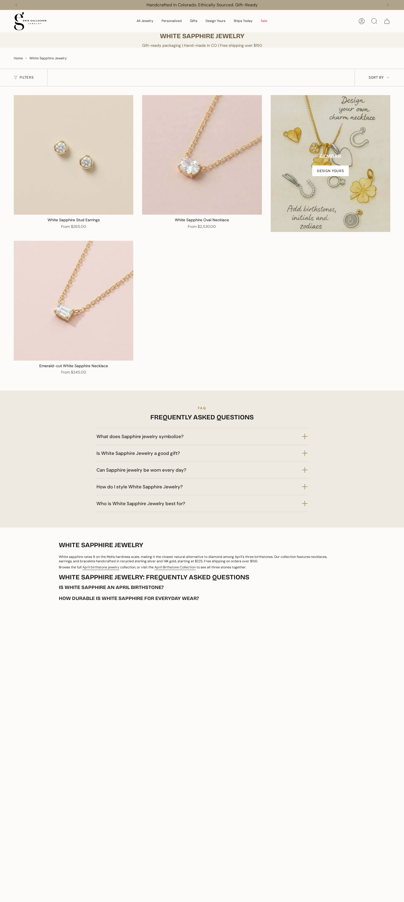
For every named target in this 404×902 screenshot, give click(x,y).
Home (18, 58)
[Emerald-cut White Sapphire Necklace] (73, 300)
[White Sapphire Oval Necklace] (202, 155)
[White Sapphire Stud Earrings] (73, 155)
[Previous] (16, 4)
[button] (144, 21)
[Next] (387, 4)
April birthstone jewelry (100, 567)
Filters (27, 77)
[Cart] (387, 21)
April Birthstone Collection (175, 567)
